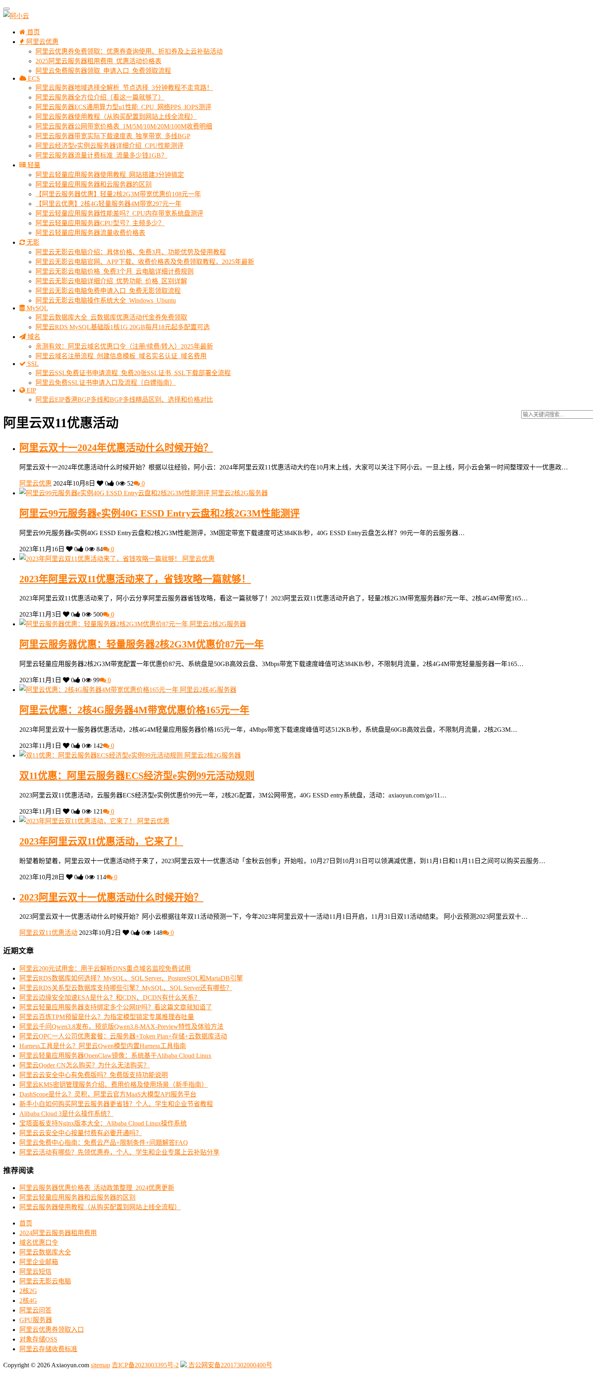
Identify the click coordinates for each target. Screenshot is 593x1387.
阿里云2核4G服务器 (208, 689)
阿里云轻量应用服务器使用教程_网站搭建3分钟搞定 (109, 174)
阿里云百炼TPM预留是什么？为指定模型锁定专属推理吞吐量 (106, 1016)
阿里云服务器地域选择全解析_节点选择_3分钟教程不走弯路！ (124, 87)
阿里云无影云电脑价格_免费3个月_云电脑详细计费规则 (114, 271)
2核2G (28, 1290)
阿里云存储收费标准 (48, 1348)
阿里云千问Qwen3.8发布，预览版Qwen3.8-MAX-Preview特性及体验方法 (121, 1026)
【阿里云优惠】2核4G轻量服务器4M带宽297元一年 (108, 203)
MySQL (36, 308)
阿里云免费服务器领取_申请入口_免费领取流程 (103, 70)
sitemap (100, 1365)
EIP (30, 390)
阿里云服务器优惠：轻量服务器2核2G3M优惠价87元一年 (141, 644)
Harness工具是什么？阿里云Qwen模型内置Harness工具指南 (102, 1045)
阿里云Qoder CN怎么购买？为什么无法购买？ (84, 1065)
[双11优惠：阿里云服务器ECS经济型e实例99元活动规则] (101, 755)
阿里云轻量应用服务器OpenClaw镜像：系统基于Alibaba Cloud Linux (115, 1055)
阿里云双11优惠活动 (48, 932)
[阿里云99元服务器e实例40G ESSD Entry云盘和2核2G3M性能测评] (115, 493)
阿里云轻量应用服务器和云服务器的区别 (93, 184)
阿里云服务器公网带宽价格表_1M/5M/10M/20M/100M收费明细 (123, 126)
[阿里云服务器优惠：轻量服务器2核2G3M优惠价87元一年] (104, 624)
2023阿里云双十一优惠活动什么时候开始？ (111, 897)
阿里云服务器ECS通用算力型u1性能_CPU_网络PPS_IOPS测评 (123, 107)
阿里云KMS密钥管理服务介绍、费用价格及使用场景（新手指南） (113, 1084)
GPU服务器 (35, 1319)
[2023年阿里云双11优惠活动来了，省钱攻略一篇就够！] (100, 558)
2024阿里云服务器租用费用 (58, 1232)
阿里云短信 (35, 1271)
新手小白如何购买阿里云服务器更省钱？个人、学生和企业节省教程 (116, 1103)
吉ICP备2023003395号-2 (145, 1365)
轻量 (33, 165)
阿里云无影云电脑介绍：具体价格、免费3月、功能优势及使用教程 (130, 252)
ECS (33, 78)
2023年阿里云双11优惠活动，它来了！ (101, 841)
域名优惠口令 (38, 1242)
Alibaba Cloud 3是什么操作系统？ (66, 1113)
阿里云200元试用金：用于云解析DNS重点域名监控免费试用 (105, 968)
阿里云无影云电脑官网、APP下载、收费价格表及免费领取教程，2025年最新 (144, 261)
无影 (32, 242)
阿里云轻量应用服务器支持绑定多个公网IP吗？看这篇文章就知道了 (115, 1007)
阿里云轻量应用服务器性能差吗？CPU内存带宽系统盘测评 (119, 213)
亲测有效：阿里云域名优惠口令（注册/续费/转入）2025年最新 (124, 346)
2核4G (28, 1300)
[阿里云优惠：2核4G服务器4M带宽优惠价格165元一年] (99, 689)
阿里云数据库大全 (45, 1252)
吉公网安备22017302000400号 (229, 1365)
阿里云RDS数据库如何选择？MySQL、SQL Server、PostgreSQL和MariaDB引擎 (131, 978)
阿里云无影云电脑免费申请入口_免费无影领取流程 (108, 290)
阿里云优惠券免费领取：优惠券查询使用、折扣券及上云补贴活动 (129, 51)
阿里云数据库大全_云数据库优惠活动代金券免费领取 (111, 317)
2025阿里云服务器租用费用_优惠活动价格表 (98, 61)
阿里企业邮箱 (38, 1261)
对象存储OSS (38, 1339)
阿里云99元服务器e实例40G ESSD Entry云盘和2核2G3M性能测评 (159, 513)
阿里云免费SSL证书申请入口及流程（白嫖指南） (105, 382)
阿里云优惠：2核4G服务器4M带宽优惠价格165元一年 (134, 710)
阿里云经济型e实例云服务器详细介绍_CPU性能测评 (109, 145)
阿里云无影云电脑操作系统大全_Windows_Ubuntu (105, 300)
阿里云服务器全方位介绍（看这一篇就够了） (100, 97)
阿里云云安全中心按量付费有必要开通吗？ (80, 1133)
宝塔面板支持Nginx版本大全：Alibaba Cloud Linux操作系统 (103, 1123)
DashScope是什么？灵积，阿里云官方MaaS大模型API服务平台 (107, 1094)
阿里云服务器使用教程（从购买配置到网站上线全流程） (116, 116)
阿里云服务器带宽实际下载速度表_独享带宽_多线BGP (112, 136)
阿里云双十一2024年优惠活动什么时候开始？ (116, 447)
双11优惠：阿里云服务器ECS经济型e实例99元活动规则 (137, 775)
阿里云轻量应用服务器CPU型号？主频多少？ (100, 223)
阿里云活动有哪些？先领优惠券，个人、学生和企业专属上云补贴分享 (119, 1152)
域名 (33, 336)
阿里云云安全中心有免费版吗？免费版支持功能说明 (93, 1074)
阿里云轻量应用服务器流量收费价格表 (90, 232)
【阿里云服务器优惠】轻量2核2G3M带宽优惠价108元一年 (118, 194)
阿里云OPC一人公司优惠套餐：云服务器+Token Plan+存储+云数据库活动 (123, 1036)
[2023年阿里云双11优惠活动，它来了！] (78, 821)
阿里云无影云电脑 (45, 1281)
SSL (32, 363)
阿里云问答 (35, 1310)
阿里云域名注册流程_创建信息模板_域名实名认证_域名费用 (121, 356)
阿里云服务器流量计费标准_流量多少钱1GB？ (101, 155)
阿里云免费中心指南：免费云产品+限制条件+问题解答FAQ (103, 1142)
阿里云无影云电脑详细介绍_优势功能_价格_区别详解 (111, 281)
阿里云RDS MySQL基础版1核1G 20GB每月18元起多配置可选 (122, 327)
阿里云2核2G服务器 (239, 493)
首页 (32, 32)
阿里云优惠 (41, 41)
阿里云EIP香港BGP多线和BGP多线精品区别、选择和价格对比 (124, 399)
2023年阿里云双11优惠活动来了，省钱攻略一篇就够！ (135, 579)
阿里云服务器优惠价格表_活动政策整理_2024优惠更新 (96, 1187)
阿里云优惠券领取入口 (51, 1329)
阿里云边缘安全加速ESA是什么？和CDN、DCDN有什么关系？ (109, 997)
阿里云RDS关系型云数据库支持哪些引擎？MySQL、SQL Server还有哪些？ (125, 987)
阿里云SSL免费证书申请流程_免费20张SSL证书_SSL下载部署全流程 (133, 373)
